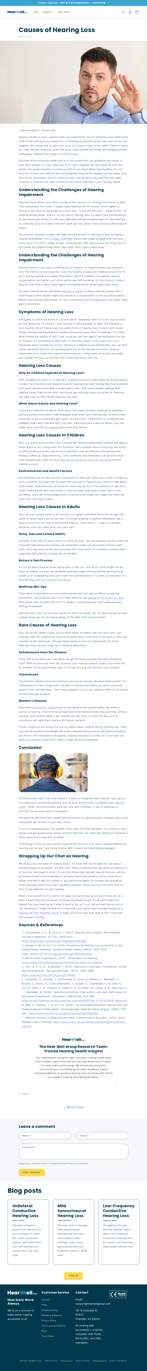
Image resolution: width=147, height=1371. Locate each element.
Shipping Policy (49, 1310)
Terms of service (82, 1361)
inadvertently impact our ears (106, 597)
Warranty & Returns (51, 1315)
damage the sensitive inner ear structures (85, 459)
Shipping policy (99, 1361)
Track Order (47, 1336)
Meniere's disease (46, 707)
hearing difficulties (86, 177)
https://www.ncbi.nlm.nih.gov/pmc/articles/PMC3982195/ (63, 1013)
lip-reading (51, 427)
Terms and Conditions (53, 1326)
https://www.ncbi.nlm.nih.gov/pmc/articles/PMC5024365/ (57, 953)
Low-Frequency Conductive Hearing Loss (119, 1211)
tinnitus (58, 345)
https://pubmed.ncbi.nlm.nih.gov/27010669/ (48, 975)
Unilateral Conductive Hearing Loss (25, 1211)
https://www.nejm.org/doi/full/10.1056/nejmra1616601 (54, 941)
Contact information (118, 1361)
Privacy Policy (48, 1320)
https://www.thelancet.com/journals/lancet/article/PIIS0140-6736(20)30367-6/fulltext (74, 1000)
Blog (43, 1331)
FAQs (44, 1305)
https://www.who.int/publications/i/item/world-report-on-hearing (62, 962)
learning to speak (71, 291)
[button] (48, 12)
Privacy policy (66, 1361)
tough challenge (62, 238)
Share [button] (25, 1094)
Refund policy (51, 1361)
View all (73, 1275)
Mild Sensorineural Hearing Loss (72, 1211)
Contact (45, 1299)
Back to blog (75, 1107)
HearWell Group (35, 1361)
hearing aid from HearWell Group (39, 912)
